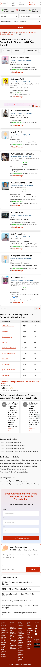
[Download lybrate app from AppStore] (37, 647)
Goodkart (3, 628)
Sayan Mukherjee (7, 337)
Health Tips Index (21, 632)
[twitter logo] (36, 629)
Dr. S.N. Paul (16, 132)
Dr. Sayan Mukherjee (19, 110)
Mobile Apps (28, 635)
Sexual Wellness (3, 641)
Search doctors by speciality (13, 640)
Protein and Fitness (4, 634)
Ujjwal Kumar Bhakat (8, 369)
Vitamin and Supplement (4, 631)
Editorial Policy (29, 645)
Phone (4, 518)
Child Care (4, 655)
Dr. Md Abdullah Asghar (20, 57)
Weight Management (4, 645)
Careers (29, 632)
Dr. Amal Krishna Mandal (21, 183)
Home (2, 32)
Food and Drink (3, 648)
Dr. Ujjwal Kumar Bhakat (21, 256)
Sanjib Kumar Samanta (9, 348)
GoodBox (3, 656)
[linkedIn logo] (36, 632)
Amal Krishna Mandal (8, 353)
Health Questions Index (21, 637)
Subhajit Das (5, 375)
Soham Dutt (5, 331)
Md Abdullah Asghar (8, 326)
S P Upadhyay (6, 364)
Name (4, 509)
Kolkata (7, 32)
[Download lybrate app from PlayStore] (37, 644)
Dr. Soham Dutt (17, 79)
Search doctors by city (13, 628)
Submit (33, 569)
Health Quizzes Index (20, 642)
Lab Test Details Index (20, 659)
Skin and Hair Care (3, 638)
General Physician (16, 32)
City (4, 526)
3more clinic (15, 297)
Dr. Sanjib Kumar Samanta (22, 154)
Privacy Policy (29, 642)
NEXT (36, 308)
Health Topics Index (20, 647)
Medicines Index (21, 651)
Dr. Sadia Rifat (16, 212)
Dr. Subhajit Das (17, 277)
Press (28, 648)
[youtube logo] (36, 634)
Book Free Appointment (32, 3)
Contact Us (30, 630)
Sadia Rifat (5, 359)
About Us (29, 628)
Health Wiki (20, 629)
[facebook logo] (36, 626)
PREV (4, 308)
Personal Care (3, 652)
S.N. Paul (4, 342)
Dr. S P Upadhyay (18, 234)
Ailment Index (20, 655)
